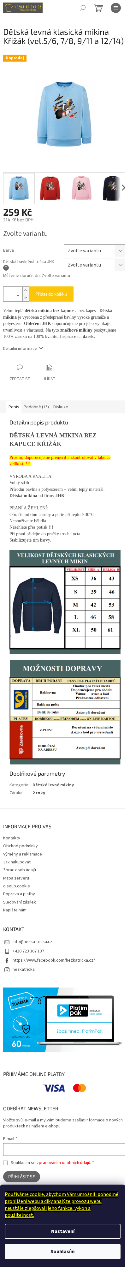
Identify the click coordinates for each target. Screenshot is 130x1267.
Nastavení (62, 1231)
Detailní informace (20, 348)
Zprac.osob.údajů (19, 870)
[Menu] (115, 8)
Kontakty (11, 838)
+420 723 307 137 (28, 951)
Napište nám (15, 910)
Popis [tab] (14, 407)
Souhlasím (62, 1251)
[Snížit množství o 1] (25, 297)
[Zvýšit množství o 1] (25, 290)
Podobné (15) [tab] (36, 407)
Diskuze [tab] (60, 407)
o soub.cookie (16, 886)
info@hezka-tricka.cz (32, 942)
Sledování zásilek (19, 902)
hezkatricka (24, 969)
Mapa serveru (16, 878)
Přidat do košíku (51, 294)
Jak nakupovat (17, 862)
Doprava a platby (19, 894)
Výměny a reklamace (22, 854)
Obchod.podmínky (20, 846)
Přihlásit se (21, 1176)
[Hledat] (82, 8)
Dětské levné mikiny (53, 785)
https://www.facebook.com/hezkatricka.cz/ (54, 960)
